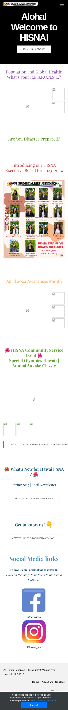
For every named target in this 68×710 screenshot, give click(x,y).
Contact (60, 681)
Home (35, 681)
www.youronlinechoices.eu (43, 700)
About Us (47, 681)
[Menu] (62, 4)
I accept (34, 705)
